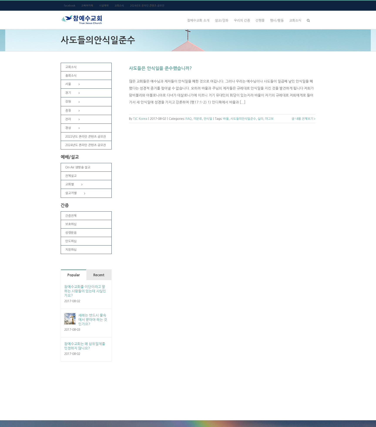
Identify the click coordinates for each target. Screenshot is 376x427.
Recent (98, 275)
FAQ (189, 118)
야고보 (269, 118)
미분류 (197, 118)
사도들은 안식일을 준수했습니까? (160, 68)
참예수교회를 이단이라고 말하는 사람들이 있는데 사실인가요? (85, 291)
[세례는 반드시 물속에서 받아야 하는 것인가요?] (70, 316)
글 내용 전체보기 (302, 118)
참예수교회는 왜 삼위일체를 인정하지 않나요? (84, 346)
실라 (260, 118)
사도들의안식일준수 (243, 118)
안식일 (208, 118)
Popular (73, 275)
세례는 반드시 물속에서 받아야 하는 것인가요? (92, 319)
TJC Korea (140, 118)
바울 (226, 118)
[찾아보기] (308, 20)
